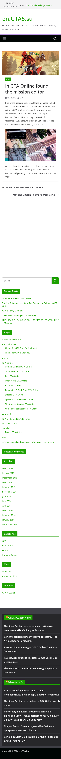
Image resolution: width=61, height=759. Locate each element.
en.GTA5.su (17, 18)
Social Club (7, 428)
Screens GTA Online (14, 394)
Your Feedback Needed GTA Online (21, 408)
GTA (21, 98)
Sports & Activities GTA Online (19, 399)
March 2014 (7, 510)
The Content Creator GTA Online (20, 404)
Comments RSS (9, 576)
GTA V (8, 79)
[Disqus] (30, 232)
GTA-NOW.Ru (8, 592)
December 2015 (9, 477)
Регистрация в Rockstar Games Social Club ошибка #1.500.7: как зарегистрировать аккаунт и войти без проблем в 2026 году (31, 715)
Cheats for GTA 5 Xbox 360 (17, 352)
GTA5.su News (16, 681)
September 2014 (9, 491)
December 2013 (9, 524)
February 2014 (8, 515)
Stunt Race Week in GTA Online (16, 298)
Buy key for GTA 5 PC (12, 339)
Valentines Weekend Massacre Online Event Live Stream (28, 442)
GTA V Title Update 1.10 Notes (16, 419)
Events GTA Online (13, 432)
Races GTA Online (13, 385)
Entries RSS (7, 571)
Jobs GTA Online (12, 376)
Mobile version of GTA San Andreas (25, 187)
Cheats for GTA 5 (10, 344)
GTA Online (7, 363)
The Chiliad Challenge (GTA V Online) (19, 315)
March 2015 (7, 482)
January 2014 (8, 519)
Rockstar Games (9, 555)
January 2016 (8, 473)
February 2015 (8, 487)
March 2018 (7, 468)
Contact (6, 358)
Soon (4, 437)
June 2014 (6, 496)
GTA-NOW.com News (19, 617)
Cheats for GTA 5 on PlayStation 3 (21, 348)
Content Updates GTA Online (18, 366)
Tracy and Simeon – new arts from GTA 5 (33, 194)
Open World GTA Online (16, 380)
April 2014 (6, 505)
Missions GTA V (9, 423)
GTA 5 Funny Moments (13, 310)
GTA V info (7, 414)
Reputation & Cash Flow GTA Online (21, 390)
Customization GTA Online (17, 371)
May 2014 (6, 501)
